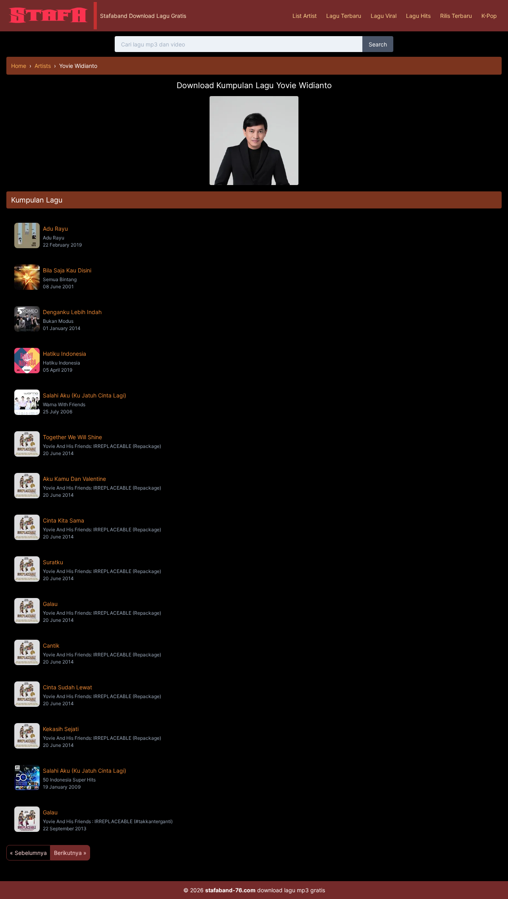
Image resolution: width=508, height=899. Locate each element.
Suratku (53, 562)
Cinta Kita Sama (63, 520)
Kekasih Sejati (61, 728)
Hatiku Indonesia (64, 353)
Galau (50, 603)
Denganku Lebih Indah (72, 312)
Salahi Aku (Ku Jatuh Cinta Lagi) (84, 395)
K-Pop (489, 15)
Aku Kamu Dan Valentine (74, 478)
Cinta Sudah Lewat (67, 687)
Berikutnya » (70, 852)
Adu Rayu (55, 228)
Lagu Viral (383, 15)
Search (378, 44)
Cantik (51, 645)
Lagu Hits (418, 15)
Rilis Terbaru (456, 15)
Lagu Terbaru (343, 15)
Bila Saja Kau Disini (67, 270)
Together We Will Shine (72, 437)
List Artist (304, 15)
